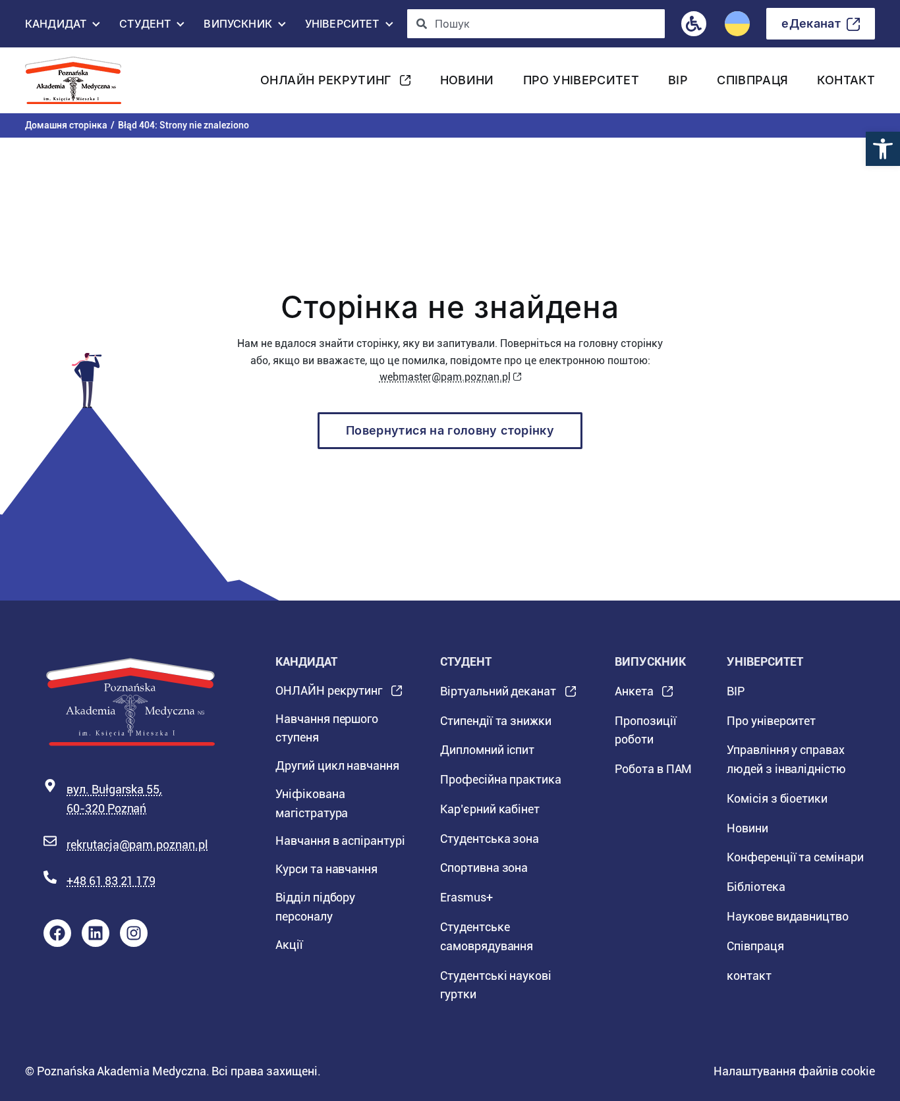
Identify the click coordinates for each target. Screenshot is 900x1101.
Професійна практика (500, 779)
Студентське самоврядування (486, 936)
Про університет (581, 80)
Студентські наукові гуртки (495, 985)
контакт (846, 80)
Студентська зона (489, 839)
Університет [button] (342, 27)
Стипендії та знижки (495, 721)
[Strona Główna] (78, 80)
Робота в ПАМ (653, 769)
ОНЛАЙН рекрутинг (325, 84)
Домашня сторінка (66, 125)
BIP (678, 80)
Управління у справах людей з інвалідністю (786, 759)
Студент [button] (145, 27)
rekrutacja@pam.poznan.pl (137, 844)
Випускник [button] (237, 27)
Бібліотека (756, 887)
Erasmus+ (466, 897)
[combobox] (536, 23)
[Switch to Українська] (737, 23)
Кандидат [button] (55, 27)
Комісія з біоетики (777, 798)
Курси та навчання (326, 869)
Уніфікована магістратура (311, 803)
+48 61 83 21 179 (111, 881)
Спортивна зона (484, 867)
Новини (467, 80)
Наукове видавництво (788, 916)
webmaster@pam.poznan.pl (445, 377)
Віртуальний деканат (498, 695)
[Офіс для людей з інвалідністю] (693, 23)
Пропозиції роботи (646, 730)
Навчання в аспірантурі (340, 840)
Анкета (634, 695)
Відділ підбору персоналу (315, 906)
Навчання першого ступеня (326, 728)
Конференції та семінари (795, 857)
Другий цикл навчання (337, 765)
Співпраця (752, 80)
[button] (883, 149)
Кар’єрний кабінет (490, 809)
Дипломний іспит (487, 750)
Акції (289, 945)
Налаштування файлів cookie (794, 1071)
